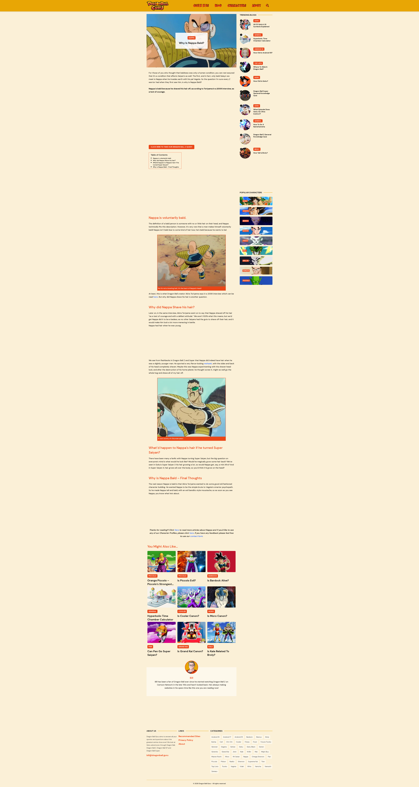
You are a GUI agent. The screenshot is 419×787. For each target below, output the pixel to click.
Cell (221, 742)
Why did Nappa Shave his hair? (164, 160)
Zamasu (214, 771)
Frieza (247, 742)
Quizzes (201, 5)
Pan (269, 757)
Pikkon (223, 761)
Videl (242, 766)
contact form (196, 536)
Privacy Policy (186, 740)
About (256, 5)
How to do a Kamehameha (259, 125)
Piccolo (214, 761)
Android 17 (227, 737)
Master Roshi (216, 757)
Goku (241, 747)
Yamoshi (268, 766)
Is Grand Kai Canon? (190, 651)
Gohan (232, 747)
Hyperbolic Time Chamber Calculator (160, 617)
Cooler (238, 742)
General (214, 747)
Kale (241, 752)
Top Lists (214, 766)
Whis (249, 766)
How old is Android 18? (262, 53)
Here (176, 530)
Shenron (241, 761)
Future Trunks (266, 742)
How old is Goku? (260, 81)
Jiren (234, 752)
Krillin (249, 752)
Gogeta (224, 747)
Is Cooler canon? (188, 616)
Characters (236, 5)
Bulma (213, 742)
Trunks (224, 766)
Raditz (232, 761)
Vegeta (233, 766)
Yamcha (258, 766)
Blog (218, 5)
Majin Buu (265, 752)
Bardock (249, 737)
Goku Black (251, 747)
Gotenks (214, 752)
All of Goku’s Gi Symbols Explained (261, 25)
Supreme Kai (253, 761)
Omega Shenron (258, 757)
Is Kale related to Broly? (218, 653)
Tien (263, 761)
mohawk (208, 363)
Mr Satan (236, 757)
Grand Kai (225, 752)
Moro (227, 757)
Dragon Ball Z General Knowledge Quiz (262, 136)
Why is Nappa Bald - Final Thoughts (166, 167)
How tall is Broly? (260, 153)
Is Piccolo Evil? (186, 580)
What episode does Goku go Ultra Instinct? (261, 111)
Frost (255, 742)
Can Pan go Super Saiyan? (158, 653)
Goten (261, 747)
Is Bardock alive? (218, 580)
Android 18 (239, 737)
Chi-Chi (229, 742)
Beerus (259, 737)
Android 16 (215, 737)
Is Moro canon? (217, 616)
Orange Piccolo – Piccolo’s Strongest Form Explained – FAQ (161, 582)
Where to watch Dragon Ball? (260, 68)
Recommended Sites (189, 736)
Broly (267, 737)
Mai (256, 752)
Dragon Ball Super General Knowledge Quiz (261, 93)
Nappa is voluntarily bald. (162, 158)
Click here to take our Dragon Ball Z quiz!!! (171, 147)
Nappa (245, 757)
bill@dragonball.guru (157, 755)
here (155, 297)
